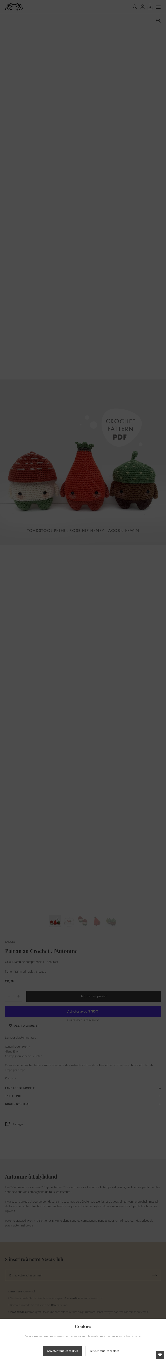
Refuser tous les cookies (104, 1351)
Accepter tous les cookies (62, 1351)
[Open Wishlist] (160, 1355)
